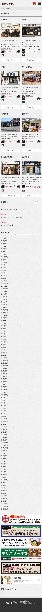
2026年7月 (4, 238)
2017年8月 (4, 485)
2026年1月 (4, 254)
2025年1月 (4, 281)
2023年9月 (4, 318)
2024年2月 (4, 304)
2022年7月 (4, 347)
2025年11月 (4, 259)
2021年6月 (4, 376)
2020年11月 (4, 392)
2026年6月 (4, 241)
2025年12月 (4, 257)
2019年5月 (4, 432)
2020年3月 (4, 413)
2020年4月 (4, 411)
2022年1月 (4, 358)
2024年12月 (4, 283)
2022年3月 (4, 355)
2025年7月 (4, 267)
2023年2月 (4, 334)
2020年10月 (4, 395)
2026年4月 (4, 246)
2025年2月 (4, 278)
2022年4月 (4, 352)
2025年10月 (4, 262)
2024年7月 (4, 294)
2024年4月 (4, 302)
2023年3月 (4, 331)
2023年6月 (4, 326)
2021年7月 (4, 373)
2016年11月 (4, 509)
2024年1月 (4, 307)
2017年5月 (4, 493)
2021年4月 (4, 381)
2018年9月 (4, 450)
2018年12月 (4, 442)
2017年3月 (4, 498)
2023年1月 (4, 336)
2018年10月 (4, 448)
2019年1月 (4, 440)
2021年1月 (4, 387)
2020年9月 (4, 397)
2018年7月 (4, 456)
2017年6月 (4, 490)
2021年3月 (4, 384)
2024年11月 (4, 286)
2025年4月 (4, 275)
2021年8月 (4, 371)
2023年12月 (4, 310)
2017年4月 (4, 496)
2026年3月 (4, 249)
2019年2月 (4, 437)
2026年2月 (4, 251)
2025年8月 (4, 265)
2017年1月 (4, 504)
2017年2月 (4, 501)
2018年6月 (4, 458)
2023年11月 (4, 312)
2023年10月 (4, 315)
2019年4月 (4, 434)
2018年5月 (4, 461)
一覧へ (37, 201)
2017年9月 (4, 482)
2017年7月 (4, 488)
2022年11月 (4, 342)
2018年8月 (4, 453)
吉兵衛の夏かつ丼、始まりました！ (11, 217)
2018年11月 (4, 445)
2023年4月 (4, 328)
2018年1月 (4, 472)
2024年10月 (4, 289)
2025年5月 (4, 273)
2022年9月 (4, 344)
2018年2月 (4, 469)
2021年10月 (4, 365)
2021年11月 (4, 363)
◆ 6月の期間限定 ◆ (7, 225)
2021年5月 (4, 379)
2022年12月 (4, 339)
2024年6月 (4, 296)
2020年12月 (4, 389)
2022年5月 (4, 350)
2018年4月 (4, 464)
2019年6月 (4, 429)
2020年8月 (4, 400)
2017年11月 (4, 477)
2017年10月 (4, 480)
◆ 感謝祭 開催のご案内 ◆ (9, 209)
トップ (2, 8)
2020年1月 (4, 416)
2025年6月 (4, 270)
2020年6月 (4, 405)
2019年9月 (4, 424)
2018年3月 (4, 466)
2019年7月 (4, 427)
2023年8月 (4, 320)
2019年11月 (4, 421)
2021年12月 (4, 360)
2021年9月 (4, 368)
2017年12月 (4, 474)
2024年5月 (4, 299)
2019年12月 (4, 419)
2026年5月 (4, 243)
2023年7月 (4, 323)
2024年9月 (4, 291)
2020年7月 (4, 403)
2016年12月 (4, 506)
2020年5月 (4, 408)
